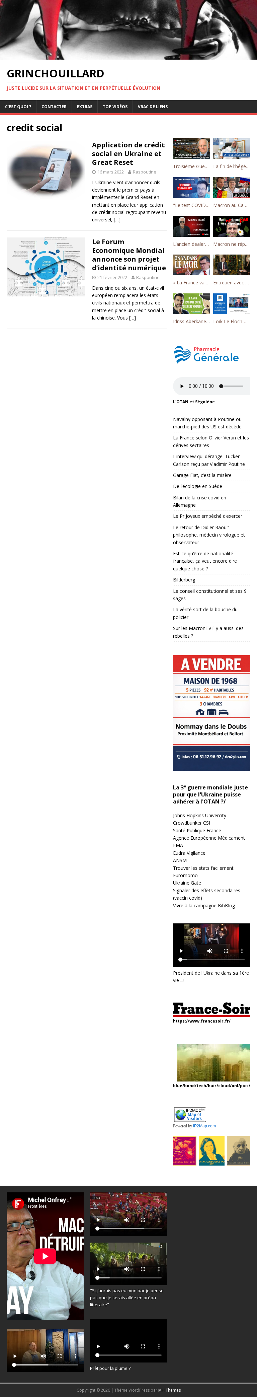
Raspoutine (144, 172)
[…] (117, 219)
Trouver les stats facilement (203, 868)
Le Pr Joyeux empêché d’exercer (207, 516)
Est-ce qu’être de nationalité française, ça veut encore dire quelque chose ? (205, 561)
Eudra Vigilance (189, 853)
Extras (84, 107)
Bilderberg (184, 579)
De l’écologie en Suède (197, 486)
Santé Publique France (197, 830)
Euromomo (185, 875)
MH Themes (169, 1390)
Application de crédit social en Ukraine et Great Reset (128, 153)
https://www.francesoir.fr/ (202, 1021)
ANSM (180, 860)
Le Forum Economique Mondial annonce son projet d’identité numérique (129, 254)
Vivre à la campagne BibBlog (204, 905)
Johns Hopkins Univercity (199, 815)
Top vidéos (115, 107)
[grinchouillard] (128, 55)
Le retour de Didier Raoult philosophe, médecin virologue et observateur (209, 535)
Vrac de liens (153, 107)
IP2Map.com (204, 1126)
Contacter (54, 107)
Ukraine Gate (187, 883)
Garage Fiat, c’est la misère (202, 475)
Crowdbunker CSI (191, 823)
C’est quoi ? (18, 107)
